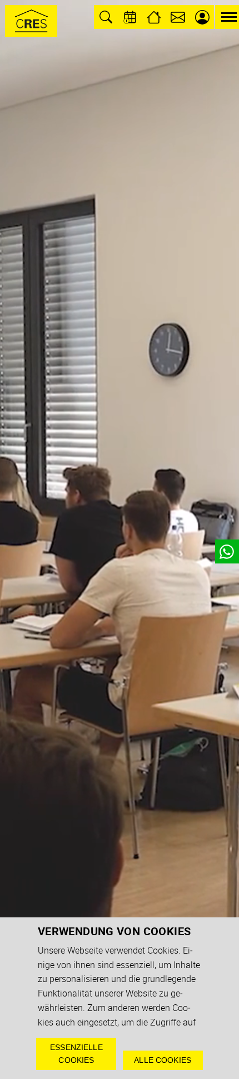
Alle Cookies (162, 1060)
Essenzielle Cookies (76, 1054)
